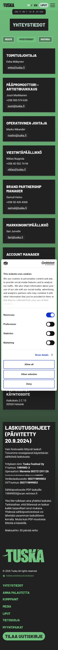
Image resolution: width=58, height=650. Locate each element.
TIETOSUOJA (11, 620)
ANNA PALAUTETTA (16, 592)
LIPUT (44, 5)
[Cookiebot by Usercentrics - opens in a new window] (42, 263)
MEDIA (7, 606)
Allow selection (29, 374)
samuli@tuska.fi (17, 207)
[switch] (50, 324)
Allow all (29, 364)
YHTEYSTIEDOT (13, 585)
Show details (41, 355)
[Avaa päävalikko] (52, 5)
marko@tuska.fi (17, 135)
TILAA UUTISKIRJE (24, 636)
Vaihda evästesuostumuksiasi (20, 576)
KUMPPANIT (10, 599)
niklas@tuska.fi (17, 169)
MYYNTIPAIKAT (13, 627)
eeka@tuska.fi (16, 67)
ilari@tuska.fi (15, 237)
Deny (29, 384)
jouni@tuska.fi (16, 105)
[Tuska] (8, 5)
